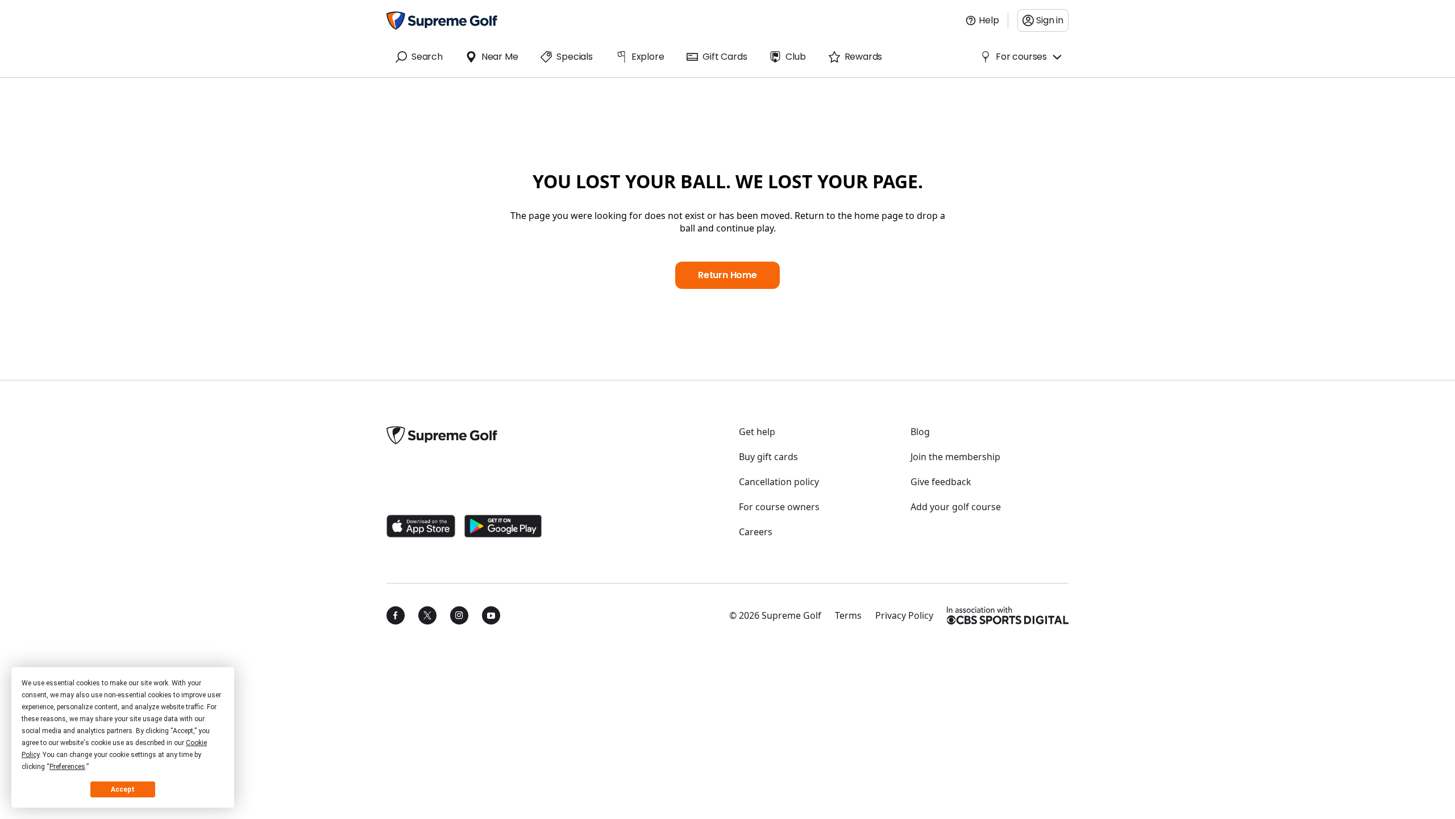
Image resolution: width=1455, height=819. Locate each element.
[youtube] (491, 615)
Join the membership (955, 456)
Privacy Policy (904, 615)
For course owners (779, 506)
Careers (755, 531)
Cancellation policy (779, 481)
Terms (848, 615)
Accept (123, 789)
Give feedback (941, 481)
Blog (920, 431)
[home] (441, 20)
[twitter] (427, 615)
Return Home (727, 275)
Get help (757, 431)
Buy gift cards (768, 456)
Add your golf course (956, 506)
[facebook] (395, 615)
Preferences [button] (67, 767)
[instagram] (459, 615)
